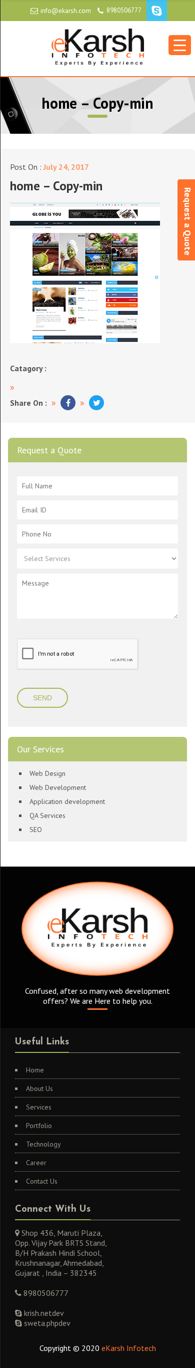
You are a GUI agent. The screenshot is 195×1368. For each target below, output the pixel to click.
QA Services (48, 815)
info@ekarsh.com (65, 11)
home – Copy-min (56, 186)
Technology (43, 1144)
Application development (67, 801)
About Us (39, 1088)
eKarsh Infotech (129, 1348)
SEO (36, 829)
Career (36, 1162)
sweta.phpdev (46, 1323)
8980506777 (124, 10)
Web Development (58, 787)
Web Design (48, 773)
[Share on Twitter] (96, 403)
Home (35, 1069)
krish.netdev (43, 1313)
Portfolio (39, 1125)
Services (39, 1107)
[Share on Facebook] (68, 403)
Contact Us (42, 1181)
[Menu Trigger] (179, 45)
